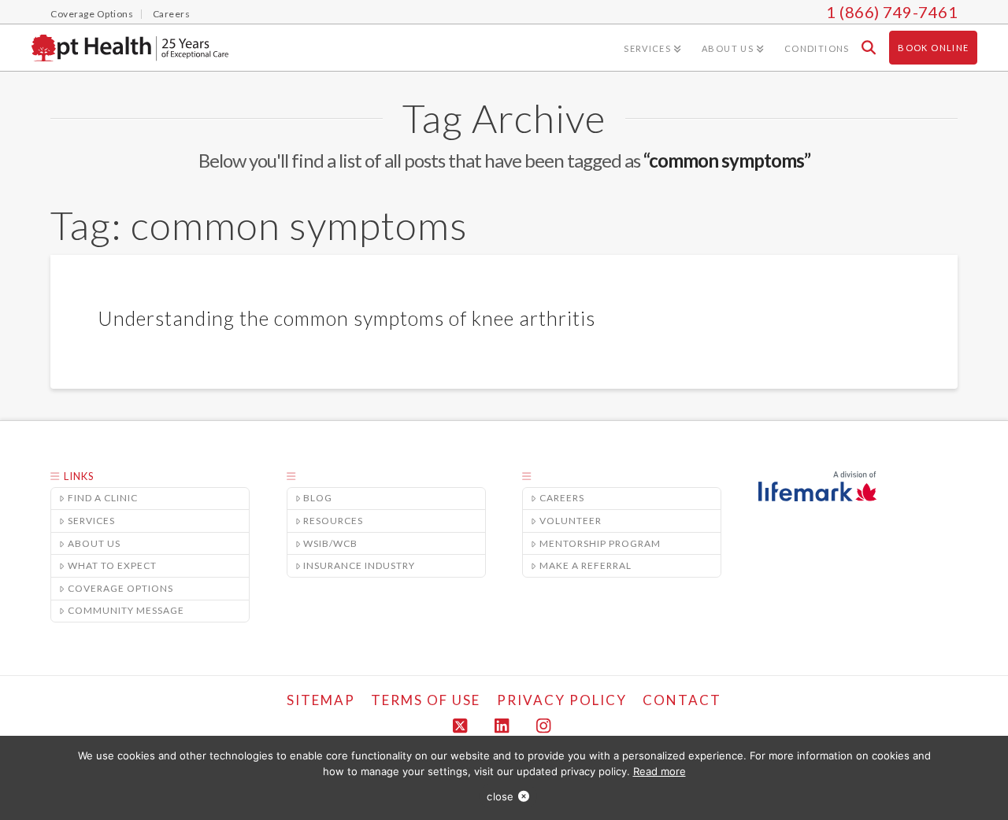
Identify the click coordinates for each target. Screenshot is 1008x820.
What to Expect (112, 565)
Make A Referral (585, 565)
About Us (94, 543)
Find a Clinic (103, 498)
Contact (682, 700)
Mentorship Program (600, 543)
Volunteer (570, 520)
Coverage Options (120, 588)
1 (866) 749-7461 (892, 11)
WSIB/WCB (330, 543)
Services (91, 520)
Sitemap (321, 700)
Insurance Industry (359, 565)
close (500, 796)
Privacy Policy (562, 700)
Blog (317, 498)
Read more (659, 771)
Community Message (126, 610)
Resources (333, 520)
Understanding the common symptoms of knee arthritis (346, 318)
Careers (561, 498)
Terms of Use (425, 700)
